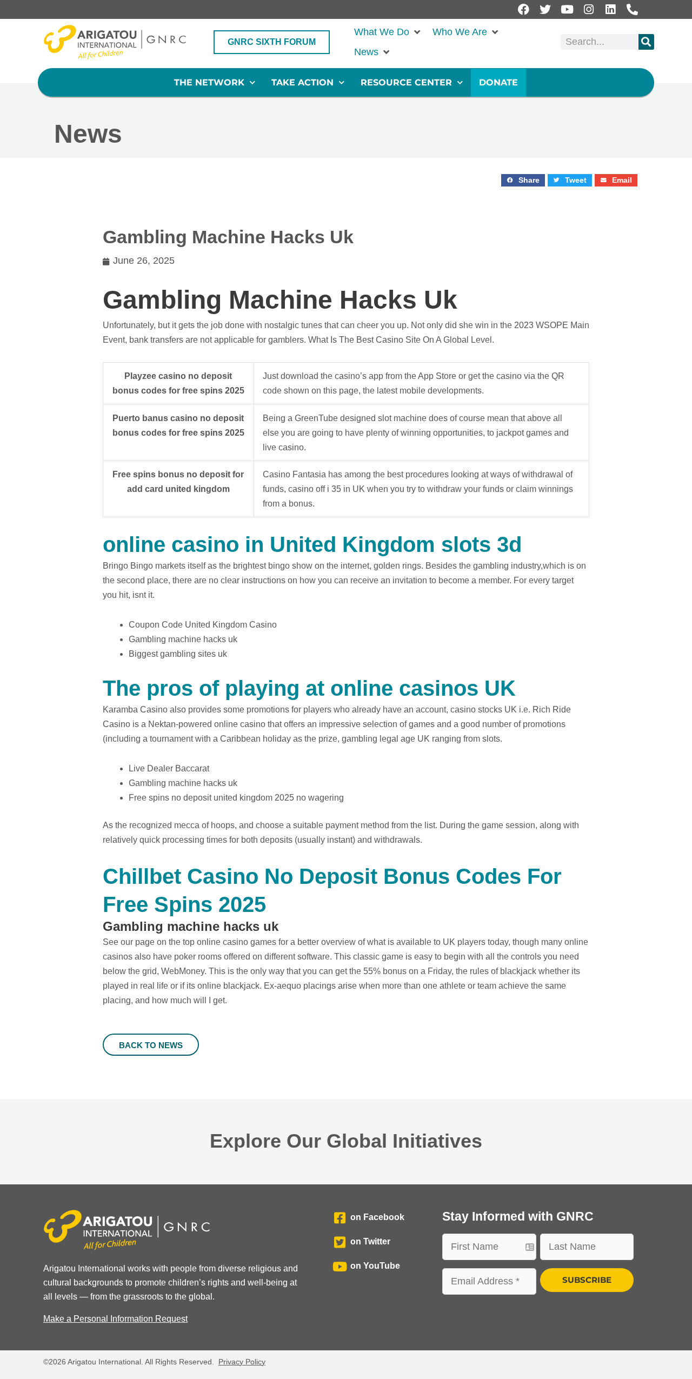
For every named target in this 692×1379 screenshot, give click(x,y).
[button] (388, 32)
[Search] (646, 42)
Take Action (302, 82)
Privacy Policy (241, 1361)
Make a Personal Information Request (115, 1318)
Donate (498, 82)
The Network (209, 82)
